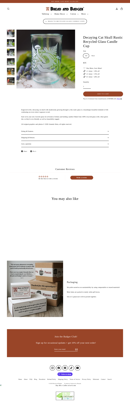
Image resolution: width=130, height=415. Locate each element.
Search (110, 379)
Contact (103, 379)
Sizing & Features (27, 131)
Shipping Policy (63, 379)
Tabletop (46, 14)
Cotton (73, 14)
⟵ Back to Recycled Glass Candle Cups (65, 21)
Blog (35, 379)
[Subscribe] (76, 349)
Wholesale (96, 379)
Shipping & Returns (28, 137)
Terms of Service (75, 379)
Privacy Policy (86, 379)
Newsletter (42, 379)
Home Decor (60, 14)
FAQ (31, 379)
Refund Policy (51, 379)
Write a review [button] (81, 177)
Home (20, 379)
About (26, 379)
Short (93, 55)
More (83, 14)
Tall (86, 55)
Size (84, 51)
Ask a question (26, 144)
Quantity (86, 82)
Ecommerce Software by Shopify (72, 383)
